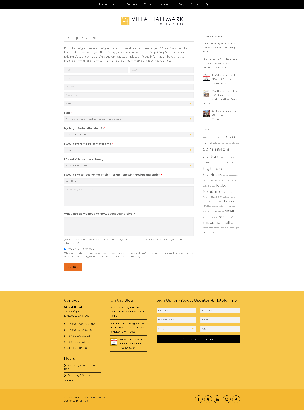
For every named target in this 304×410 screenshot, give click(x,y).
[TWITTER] (236, 399)
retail (229, 211)
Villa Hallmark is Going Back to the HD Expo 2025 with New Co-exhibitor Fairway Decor (220, 63)
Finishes (148, 4)
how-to (212, 180)
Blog (181, 4)
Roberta (215, 217)
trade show (224, 228)
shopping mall (216, 222)
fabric (206, 162)
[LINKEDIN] (217, 399)
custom (211, 156)
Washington (234, 228)
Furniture (132, 4)
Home (103, 4)
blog (222, 143)
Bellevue (216, 143)
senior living (228, 217)
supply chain (208, 228)
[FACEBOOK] (199, 399)
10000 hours (207, 137)
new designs (225, 201)
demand (223, 157)
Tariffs (216, 228)
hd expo (228, 162)
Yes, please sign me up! (198, 339)
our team (232, 206)
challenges (234, 143)
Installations (222, 180)
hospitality (212, 174)
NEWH (206, 206)
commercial (216, 149)
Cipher (84, 401)
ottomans (224, 206)
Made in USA (216, 197)
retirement (207, 217)
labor (213, 186)
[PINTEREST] (208, 399)
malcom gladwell (230, 197)
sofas (233, 223)
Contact (195, 4)
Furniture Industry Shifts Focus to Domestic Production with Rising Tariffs (219, 47)
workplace (211, 232)
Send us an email (78, 347)
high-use (212, 168)
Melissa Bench (209, 202)
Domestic (232, 157)
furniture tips (216, 163)
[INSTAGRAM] (227, 399)
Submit (73, 266)
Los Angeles (225, 192)
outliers (206, 212)
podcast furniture (216, 212)
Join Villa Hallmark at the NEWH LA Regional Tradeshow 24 (224, 79)
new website (214, 206)
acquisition (217, 137)
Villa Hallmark (152, 21)
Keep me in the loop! (81, 248)
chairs (227, 143)
